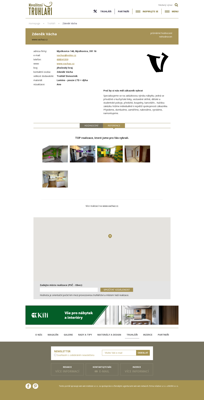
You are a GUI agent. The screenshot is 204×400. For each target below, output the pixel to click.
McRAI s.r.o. (173, 386)
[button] (110, 236)
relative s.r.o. (160, 386)
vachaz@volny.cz (66, 55)
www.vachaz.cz (65, 63)
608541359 (62, 59)
